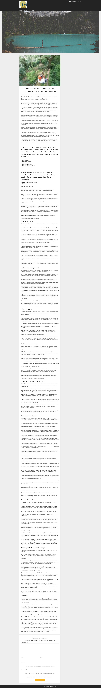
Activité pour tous (25, 160)
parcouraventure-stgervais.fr (27, 10)
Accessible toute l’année (26, 167)
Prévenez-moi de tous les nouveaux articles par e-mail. (40, 677)
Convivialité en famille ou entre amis (28, 165)
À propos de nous (72, 1)
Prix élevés (24, 183)
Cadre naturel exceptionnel (27, 161)
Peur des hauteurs (25, 179)
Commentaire (24, 642)
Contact (79, 1)
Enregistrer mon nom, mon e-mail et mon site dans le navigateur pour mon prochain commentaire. (40, 666)
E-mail (42, 657)
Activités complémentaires (27, 164)
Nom (22, 657)
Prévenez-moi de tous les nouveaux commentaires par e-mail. (39, 673)
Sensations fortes (25, 159)
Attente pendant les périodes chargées (29, 182)
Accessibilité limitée (26, 181)
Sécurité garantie (25, 163)
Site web (23, 662)
